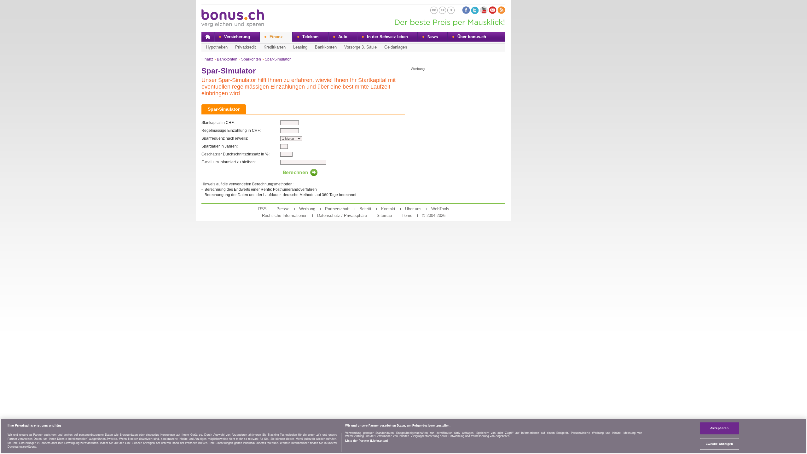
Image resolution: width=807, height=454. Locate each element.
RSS (262, 209)
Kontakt (388, 209)
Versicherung (237, 36)
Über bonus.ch (471, 36)
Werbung (307, 209)
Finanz (276, 36)
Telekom (310, 36)
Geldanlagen (395, 47)
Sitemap (384, 215)
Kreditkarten (275, 47)
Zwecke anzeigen (719, 443)
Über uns (413, 209)
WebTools (440, 209)
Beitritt (365, 209)
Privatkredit (245, 47)
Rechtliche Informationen (284, 215)
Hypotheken (217, 47)
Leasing (300, 47)
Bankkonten (326, 47)
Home (407, 215)
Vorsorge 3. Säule (360, 47)
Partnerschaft (337, 209)
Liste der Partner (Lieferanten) (366, 440)
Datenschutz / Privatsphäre (342, 215)
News (432, 36)
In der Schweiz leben (387, 36)
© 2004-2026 (433, 215)
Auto (342, 36)
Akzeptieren (719, 428)
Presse (282, 209)
